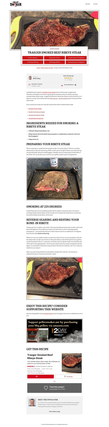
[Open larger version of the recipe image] (72, 363)
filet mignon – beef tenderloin (59, 98)
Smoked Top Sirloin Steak (36, 115)
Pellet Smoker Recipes (47, 68)
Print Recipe (41, 376)
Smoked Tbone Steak (35, 109)
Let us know (53, 389)
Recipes (87, 4)
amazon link (48, 313)
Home (38, 68)
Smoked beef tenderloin (35, 118)
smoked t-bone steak (48, 92)
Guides (95, 4)
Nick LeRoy (36, 78)
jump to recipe (54, 48)
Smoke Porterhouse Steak (36, 112)
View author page (54, 411)
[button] (65, 78)
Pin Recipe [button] (69, 376)
